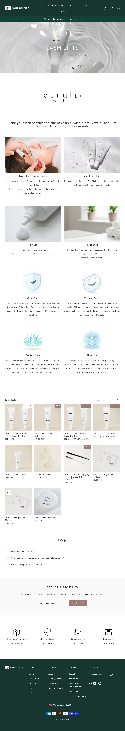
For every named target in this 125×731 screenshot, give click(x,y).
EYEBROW (52, 11)
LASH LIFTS (82, 5)
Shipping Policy (54, 679)
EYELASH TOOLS (56, 5)
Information (73, 679)
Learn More (16, 643)
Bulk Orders (73, 692)
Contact (72, 674)
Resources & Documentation (75, 685)
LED (71, 5)
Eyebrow (31, 693)
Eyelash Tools (33, 679)
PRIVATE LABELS (69, 11)
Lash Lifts (32, 683)
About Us (52, 674)
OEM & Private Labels (77, 696)
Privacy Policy (53, 683)
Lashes (31, 674)
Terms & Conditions (56, 688)
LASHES (41, 5)
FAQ (50, 693)
